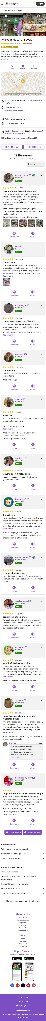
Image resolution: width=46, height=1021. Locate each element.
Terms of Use (23, 1001)
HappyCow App (23, 951)
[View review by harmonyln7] (8, 502)
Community (23, 914)
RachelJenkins (21, 557)
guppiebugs (19, 138)
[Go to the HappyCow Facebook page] (12, 985)
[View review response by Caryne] (5, 744)
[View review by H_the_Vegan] (8, 178)
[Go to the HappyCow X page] (23, 985)
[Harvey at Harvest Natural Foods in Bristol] (39, 223)
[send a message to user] (30, 175)
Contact (23, 941)
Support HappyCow (23, 1010)
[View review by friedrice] (8, 461)
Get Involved (23, 930)
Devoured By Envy (29, 159)
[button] (23, 81)
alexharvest (37, 131)
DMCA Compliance (23, 1006)
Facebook (34, 69)
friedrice (19, 458)
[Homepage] (12, 3)
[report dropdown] (41, 175)
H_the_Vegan (21, 175)
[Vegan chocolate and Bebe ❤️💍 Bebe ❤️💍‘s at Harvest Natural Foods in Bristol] (23, 223)
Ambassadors (23, 920)
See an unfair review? (10, 888)
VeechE (18, 399)
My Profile (23, 917)
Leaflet (8, 94)
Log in (40, 3)
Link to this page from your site (14, 884)
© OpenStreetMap (26, 94)
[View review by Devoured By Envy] (8, 780)
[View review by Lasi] (8, 249)
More (3, 59)
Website (23, 69)
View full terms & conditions (13, 893)
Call (12, 69)
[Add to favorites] (43, 16)
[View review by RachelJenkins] (8, 560)
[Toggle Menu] (2, 3)
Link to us (23, 944)
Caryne (12, 743)
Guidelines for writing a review (14, 853)
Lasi (17, 246)
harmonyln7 (20, 499)
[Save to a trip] (38, 16)
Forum (23, 925)
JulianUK (19, 700)
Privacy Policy (23, 997)
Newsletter (23, 928)
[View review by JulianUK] (8, 703)
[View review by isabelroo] (8, 650)
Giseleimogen (21, 601)
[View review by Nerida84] (8, 357)
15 (6, 16)
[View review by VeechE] (8, 402)
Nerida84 (19, 354)
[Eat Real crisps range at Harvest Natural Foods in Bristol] (14, 223)
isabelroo (19, 647)
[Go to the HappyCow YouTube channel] (18, 985)
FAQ (23, 938)
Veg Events (23, 923)
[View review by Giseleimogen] (8, 604)
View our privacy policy (11, 858)
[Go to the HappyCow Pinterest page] (28, 985)
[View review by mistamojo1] (8, 308)
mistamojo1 (20, 305)
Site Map (23, 946)
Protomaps (15, 94)
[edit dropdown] (40, 746)
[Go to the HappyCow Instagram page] (34, 985)
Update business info (15, 133)
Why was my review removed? (14, 849)
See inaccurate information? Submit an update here (18, 878)
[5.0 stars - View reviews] (6, 44)
